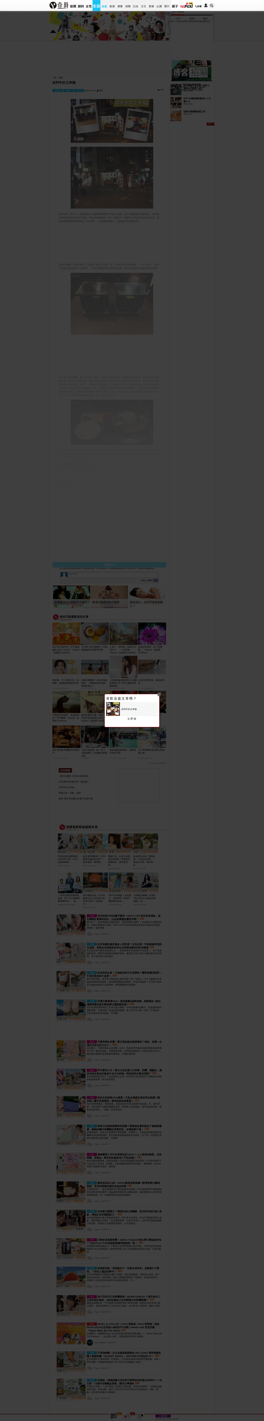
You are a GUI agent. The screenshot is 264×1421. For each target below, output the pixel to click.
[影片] (167, 5)
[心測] (159, 5)
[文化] (143, 5)
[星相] (151, 5)
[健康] (120, 5)
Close (159, 694)
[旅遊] (104, 5)
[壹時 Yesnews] (59, 10)
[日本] (136, 5)
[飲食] (112, 5)
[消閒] (128, 5)
